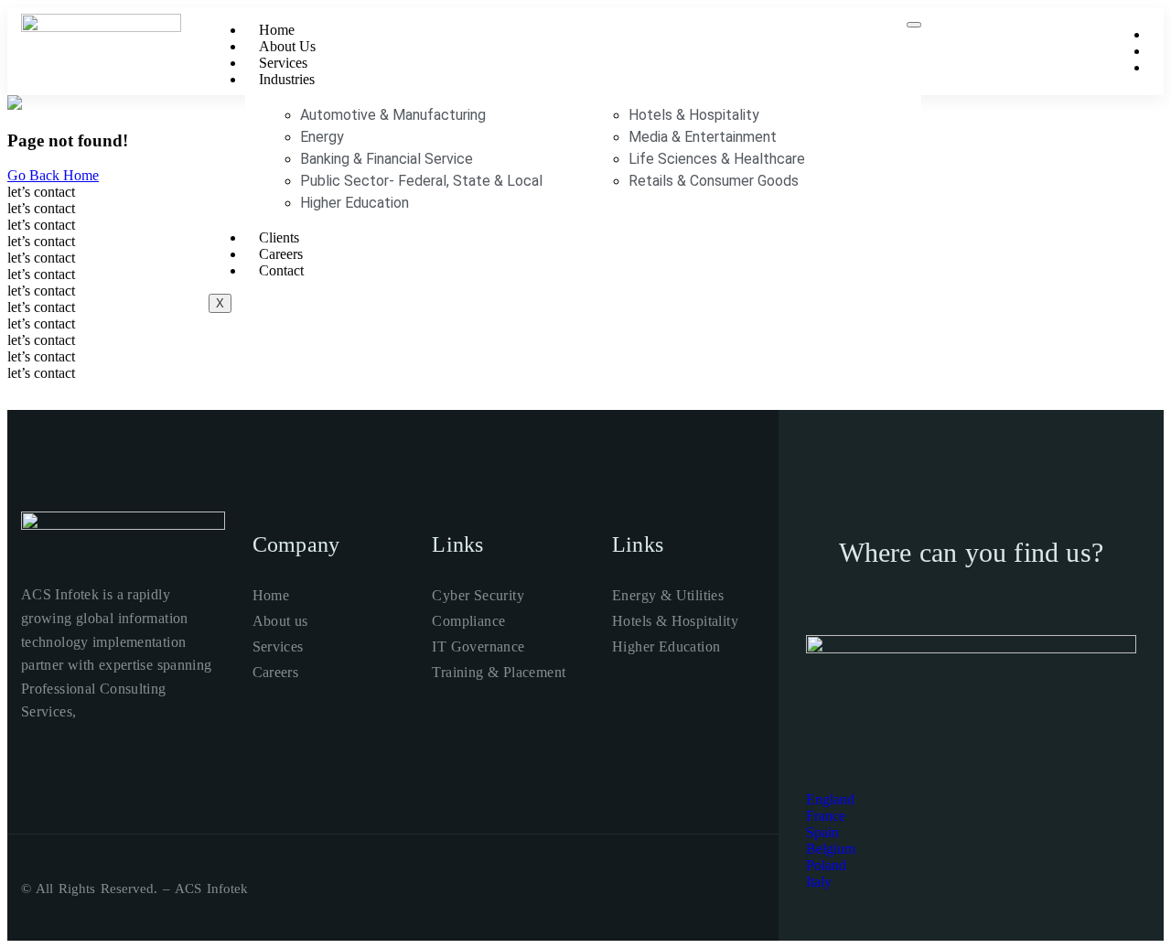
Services (283, 62)
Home (277, 30)
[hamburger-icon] (914, 24)
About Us (287, 46)
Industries (287, 79)
